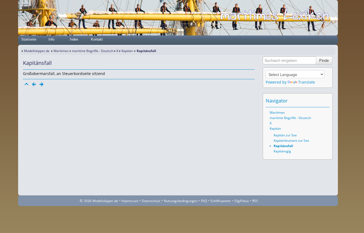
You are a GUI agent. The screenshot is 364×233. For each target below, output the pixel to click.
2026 (87, 201)
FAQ (204, 201)
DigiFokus (241, 201)
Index (74, 39)
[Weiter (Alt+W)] (326, 100)
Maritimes (61, 51)
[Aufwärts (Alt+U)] (311, 100)
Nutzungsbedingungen (180, 201)
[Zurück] (34, 84)
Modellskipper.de (37, 51)
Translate (306, 82)
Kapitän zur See (285, 135)
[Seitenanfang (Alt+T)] (26, 84)
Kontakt (97, 39)
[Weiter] (41, 84)
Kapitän (127, 51)
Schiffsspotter (221, 201)
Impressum (130, 201)
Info (51, 39)
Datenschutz (151, 201)
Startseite (28, 39)
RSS (255, 201)
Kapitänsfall (283, 146)
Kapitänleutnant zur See (291, 140)
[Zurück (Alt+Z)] (318, 100)
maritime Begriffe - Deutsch (92, 51)
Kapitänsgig (282, 151)
